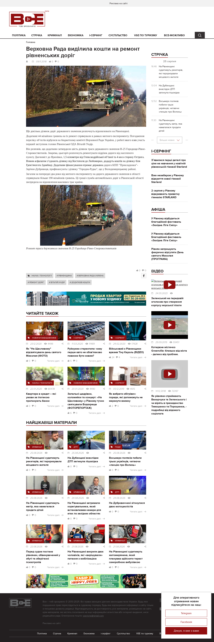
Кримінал (55, 35)
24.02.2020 (119, 344)
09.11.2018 (41, 61)
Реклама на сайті (119, 3)
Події (118, 447)
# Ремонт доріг (36, 282)
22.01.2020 (36, 389)
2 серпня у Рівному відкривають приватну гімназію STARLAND (165, 194)
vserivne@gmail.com (93, 615)
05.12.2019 (118, 389)
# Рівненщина (64, 275)
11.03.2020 (77, 344)
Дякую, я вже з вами (186, 630)
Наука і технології (42, 275)
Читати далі (53, 360)
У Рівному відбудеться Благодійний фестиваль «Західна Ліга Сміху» (166, 237)
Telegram (186, 613)
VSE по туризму (145, 35)
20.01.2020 (78, 389)
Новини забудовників (44, 338)
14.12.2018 (160, 391)
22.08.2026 (36, 546)
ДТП (76, 447)
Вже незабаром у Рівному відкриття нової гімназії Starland (167, 179)
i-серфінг (95, 35)
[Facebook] (143, 275)
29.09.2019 (161, 342)
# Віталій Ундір (57, 282)
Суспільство (118, 35)
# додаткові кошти (80, 282)
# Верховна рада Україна (90, 275)
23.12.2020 (36, 344)
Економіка (75, 35)
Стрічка (36, 35)
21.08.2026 (77, 546)
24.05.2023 (161, 293)
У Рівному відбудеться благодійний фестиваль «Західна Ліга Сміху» (166, 222)
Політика (19, 35)
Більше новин (167, 140)
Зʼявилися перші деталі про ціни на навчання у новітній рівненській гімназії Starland (169, 163)
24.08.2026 (78, 498)
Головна (30, 42)
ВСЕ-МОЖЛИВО (174, 35)
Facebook (186, 622)
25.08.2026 (36, 453)
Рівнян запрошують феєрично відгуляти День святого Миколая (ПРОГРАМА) (167, 254)
